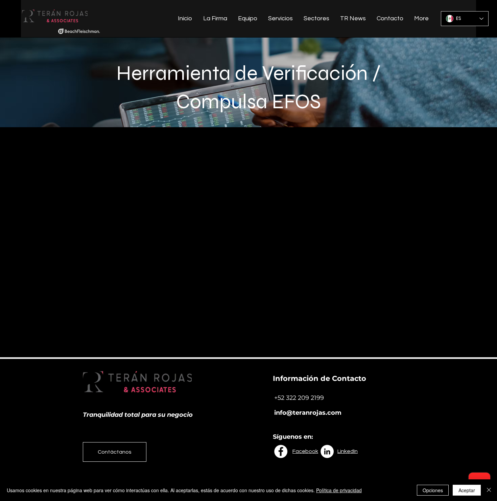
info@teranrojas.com (307, 412)
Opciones (433, 490)
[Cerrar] (489, 490)
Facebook (305, 451)
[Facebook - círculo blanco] (280, 451)
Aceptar (466, 490)
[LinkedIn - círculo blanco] (327, 451)
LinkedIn (347, 451)
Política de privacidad (339, 490)
